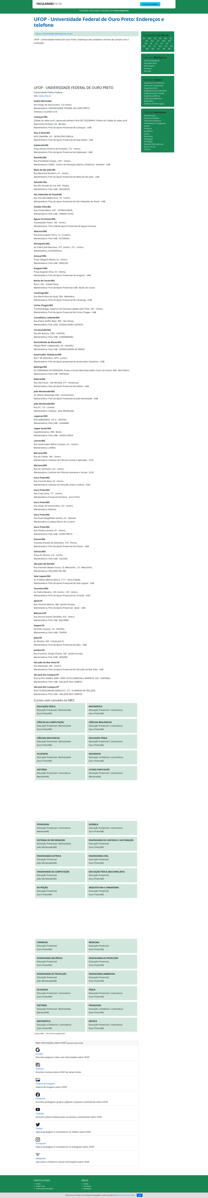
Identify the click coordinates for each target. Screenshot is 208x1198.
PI (154, 46)
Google (39, 1053)
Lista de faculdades (150, 4)
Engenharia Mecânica (153, 98)
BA (146, 43)
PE (162, 43)
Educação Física (150, 63)
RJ (155, 38)
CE (150, 46)
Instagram (41, 1143)
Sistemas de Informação (154, 103)
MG (149, 38)
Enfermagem (149, 66)
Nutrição (147, 71)
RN (144, 46)
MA (160, 46)
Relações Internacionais (153, 144)
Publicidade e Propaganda (155, 123)
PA (171, 46)
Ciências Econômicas (152, 121)
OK (140, 1195)
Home (38, 33)
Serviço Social (149, 147)
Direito (147, 126)
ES (160, 38)
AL (156, 43)
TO (166, 46)
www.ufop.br (45, 95)
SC (171, 38)
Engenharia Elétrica (152, 96)
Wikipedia (41, 1158)
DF (158, 41)
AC (158, 49)
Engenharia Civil (150, 88)
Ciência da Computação (153, 85)
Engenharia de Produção (154, 93)
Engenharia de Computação (155, 91)
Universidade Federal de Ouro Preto (57, 33)
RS (147, 41)
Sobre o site (40, 1186)
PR (165, 38)
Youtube (40, 1113)
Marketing (148, 136)
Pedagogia (148, 139)
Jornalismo (148, 131)
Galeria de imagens (45, 1083)
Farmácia (147, 68)
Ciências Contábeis (151, 118)
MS (163, 41)
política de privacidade (126, 1195)
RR (169, 49)
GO (152, 41)
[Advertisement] (86, 65)
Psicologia (148, 141)
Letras (146, 134)
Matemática (149, 101)
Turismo (147, 149)
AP (164, 49)
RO (153, 49)
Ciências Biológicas (151, 60)
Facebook (40, 1098)
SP (144, 38)
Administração (150, 115)
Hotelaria (148, 128)
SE (151, 43)
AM (147, 49)
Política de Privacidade (44, 1189)
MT (169, 41)
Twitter (39, 1128)
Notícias (40, 1068)
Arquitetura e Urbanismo (154, 83)
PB (167, 43)
